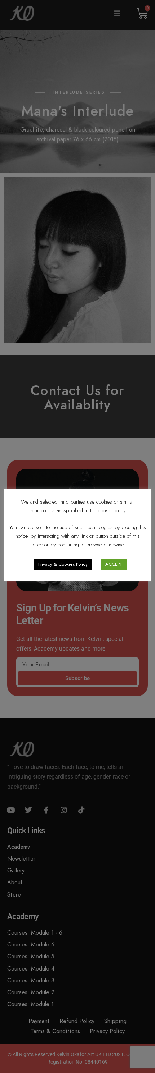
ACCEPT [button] (114, 564)
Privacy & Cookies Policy (63, 564)
